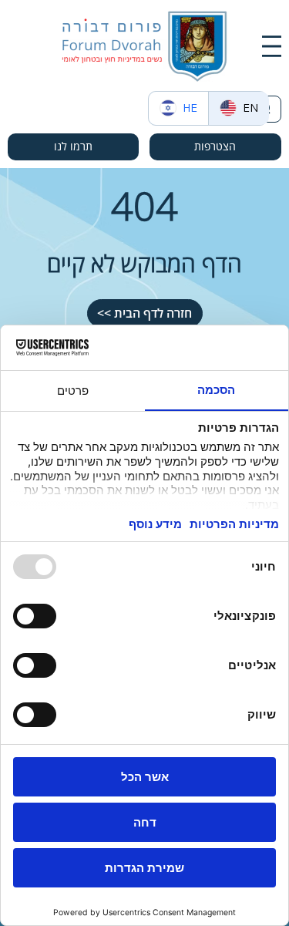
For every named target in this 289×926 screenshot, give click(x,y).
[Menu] (271, 46)
